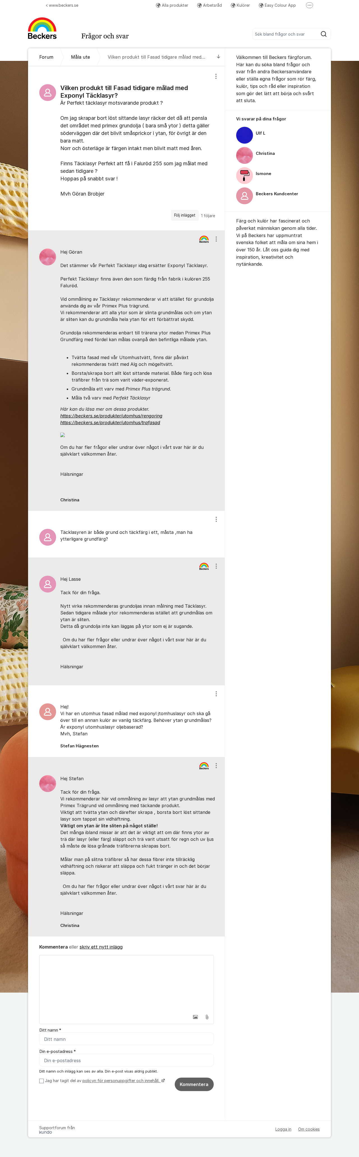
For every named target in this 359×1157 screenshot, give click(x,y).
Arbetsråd (212, 5)
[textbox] (126, 983)
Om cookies (309, 1129)
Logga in (283, 1129)
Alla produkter (175, 5)
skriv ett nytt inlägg (101, 947)
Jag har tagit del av (102, 1080)
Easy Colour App (280, 5)
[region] (126, 148)
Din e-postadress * (57, 1051)
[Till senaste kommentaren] (219, 57)
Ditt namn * (50, 1030)
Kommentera (194, 1084)
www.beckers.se (63, 5)
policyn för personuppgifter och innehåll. (121, 1080)
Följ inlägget (184, 215)
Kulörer (243, 5)
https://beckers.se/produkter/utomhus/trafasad (110, 422)
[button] (195, 1017)
